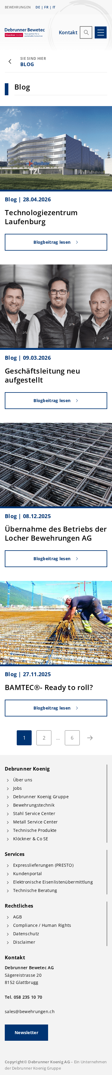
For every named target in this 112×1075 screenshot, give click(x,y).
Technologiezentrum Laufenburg (41, 216)
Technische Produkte (35, 830)
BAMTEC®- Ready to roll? (49, 687)
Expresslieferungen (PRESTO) (43, 865)
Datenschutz (26, 933)
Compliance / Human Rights (42, 925)
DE (38, 7)
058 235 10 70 (28, 997)
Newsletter (26, 1032)
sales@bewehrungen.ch (30, 1011)
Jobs (17, 788)
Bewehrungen (18, 7)
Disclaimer (24, 942)
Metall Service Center (35, 822)
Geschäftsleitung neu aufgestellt (42, 375)
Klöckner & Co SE (30, 838)
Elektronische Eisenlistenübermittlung (53, 882)
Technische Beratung (35, 890)
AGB (17, 917)
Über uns (22, 780)
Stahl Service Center (34, 813)
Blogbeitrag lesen (51, 242)
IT (54, 7)
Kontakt (68, 32)
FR (46, 7)
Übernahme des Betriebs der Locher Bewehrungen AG (56, 533)
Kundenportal (27, 873)
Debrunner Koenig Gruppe (41, 796)
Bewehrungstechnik (33, 805)
